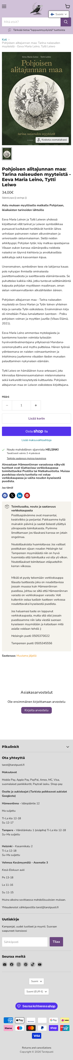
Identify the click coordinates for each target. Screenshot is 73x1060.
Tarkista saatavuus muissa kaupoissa (26, 458)
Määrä (5, 396)
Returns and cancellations (36, 1048)
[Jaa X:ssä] (12, 495)
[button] (59, 14)
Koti (4, 39)
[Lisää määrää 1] (36, 405)
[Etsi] (66, 21)
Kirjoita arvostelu (36, 710)
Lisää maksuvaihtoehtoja (36, 440)
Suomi (34, 981)
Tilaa (56, 942)
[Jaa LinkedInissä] (20, 495)
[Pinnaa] (27, 495)
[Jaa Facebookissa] (5, 495)
